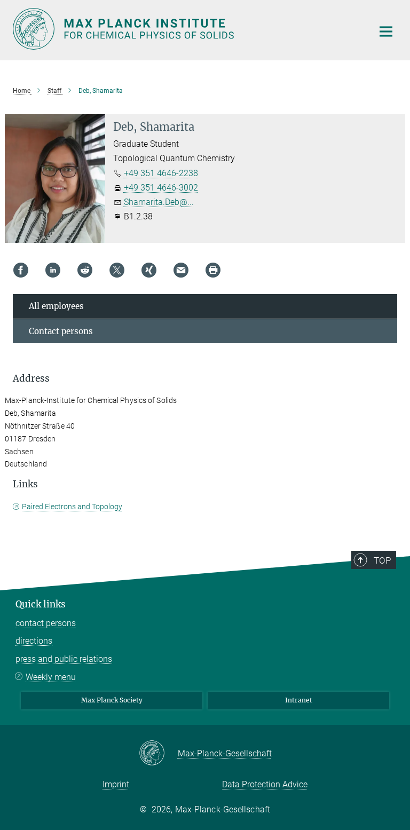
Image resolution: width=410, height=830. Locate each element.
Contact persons (61, 331)
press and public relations (63, 659)
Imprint (115, 784)
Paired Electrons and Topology (72, 506)
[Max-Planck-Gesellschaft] (158, 753)
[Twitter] (117, 270)
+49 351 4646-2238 (161, 173)
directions (33, 641)
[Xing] (149, 270)
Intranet (298, 700)
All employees (56, 306)
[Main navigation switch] (386, 31)
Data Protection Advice (265, 784)
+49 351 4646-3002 (161, 188)
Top (382, 560)
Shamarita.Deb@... (159, 202)
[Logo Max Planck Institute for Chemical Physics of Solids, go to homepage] (186, 29)
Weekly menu (51, 677)
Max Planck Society (112, 700)
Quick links (40, 604)
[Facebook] (21, 270)
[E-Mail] (181, 270)
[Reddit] (85, 270)
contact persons (45, 623)
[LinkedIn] (53, 270)
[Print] (213, 270)
